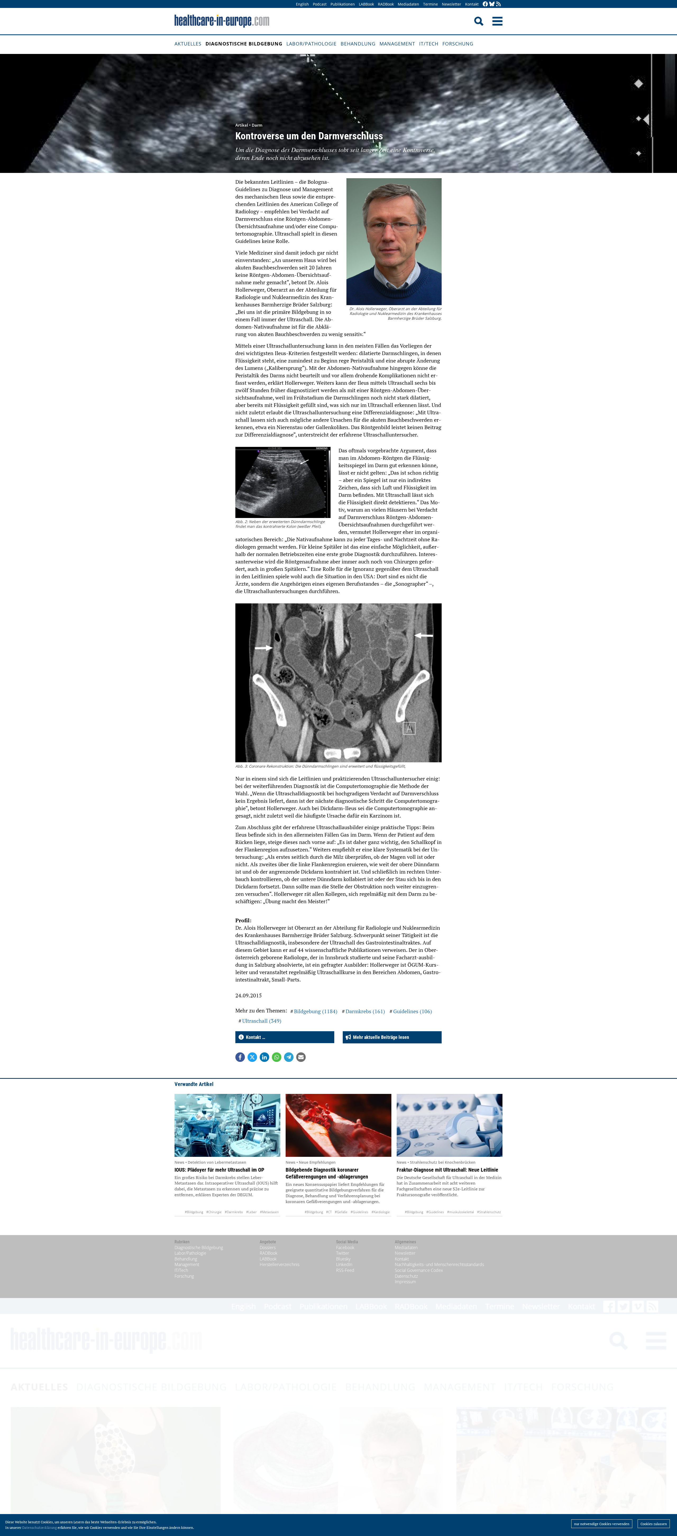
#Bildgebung (194, 1212)
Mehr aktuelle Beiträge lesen (380, 1037)
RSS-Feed (345, 1270)
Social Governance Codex (419, 1270)
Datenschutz (406, 1276)
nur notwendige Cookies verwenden (601, 1523)
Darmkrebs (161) (365, 1011)
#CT (329, 1212)
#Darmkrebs (234, 1212)
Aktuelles (188, 43)
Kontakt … (254, 1037)
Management (397, 43)
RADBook (386, 4)
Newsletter (451, 4)
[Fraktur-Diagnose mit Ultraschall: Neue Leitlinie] (449, 1125)
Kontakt (472, 4)
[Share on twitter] (252, 1057)
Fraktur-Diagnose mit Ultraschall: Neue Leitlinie (447, 1170)
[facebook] (485, 4)
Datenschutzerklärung (39, 1527)
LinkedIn (344, 1264)
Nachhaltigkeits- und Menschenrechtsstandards (439, 1264)
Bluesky (343, 1259)
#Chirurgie (214, 1212)
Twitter (342, 1253)
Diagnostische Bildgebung (243, 43)
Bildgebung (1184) (315, 1011)
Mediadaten (408, 4)
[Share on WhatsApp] (276, 1057)
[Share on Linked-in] (264, 1057)
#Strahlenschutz (489, 1212)
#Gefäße (341, 1212)
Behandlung (358, 43)
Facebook (345, 1247)
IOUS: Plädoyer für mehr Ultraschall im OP (219, 1170)
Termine (430, 4)
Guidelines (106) (412, 1011)
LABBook (366, 4)
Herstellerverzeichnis (279, 1264)
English (302, 4)
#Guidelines (359, 1212)
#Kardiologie (381, 1212)
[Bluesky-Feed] (492, 4)
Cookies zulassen (654, 1523)
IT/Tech (428, 43)
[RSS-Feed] (498, 4)
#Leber (251, 1212)
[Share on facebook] (240, 1057)
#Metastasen (269, 1212)
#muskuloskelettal (460, 1212)
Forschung (457, 43)
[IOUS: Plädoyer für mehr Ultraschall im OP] (227, 1125)
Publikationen (343, 4)
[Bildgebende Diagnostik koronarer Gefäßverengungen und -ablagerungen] (338, 1125)
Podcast (320, 4)
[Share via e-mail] (301, 1057)
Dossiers (268, 1247)
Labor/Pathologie (311, 43)
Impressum (405, 1282)
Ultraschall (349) (261, 1020)
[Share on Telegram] (289, 1057)
